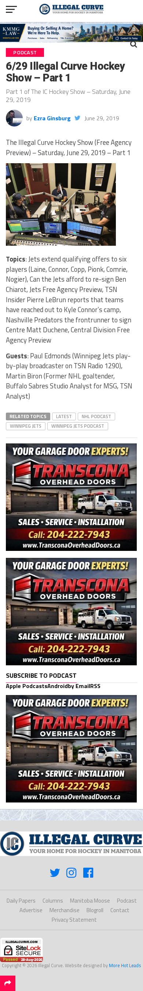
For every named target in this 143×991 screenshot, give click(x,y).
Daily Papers (21, 900)
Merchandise (65, 910)
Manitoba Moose (90, 900)
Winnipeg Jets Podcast (77, 425)
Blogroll (95, 910)
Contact (119, 910)
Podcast (127, 900)
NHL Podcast (96, 416)
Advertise (31, 910)
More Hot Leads (125, 965)
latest (64, 416)
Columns (53, 900)
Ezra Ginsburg (52, 118)
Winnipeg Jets (25, 425)
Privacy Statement (74, 919)
